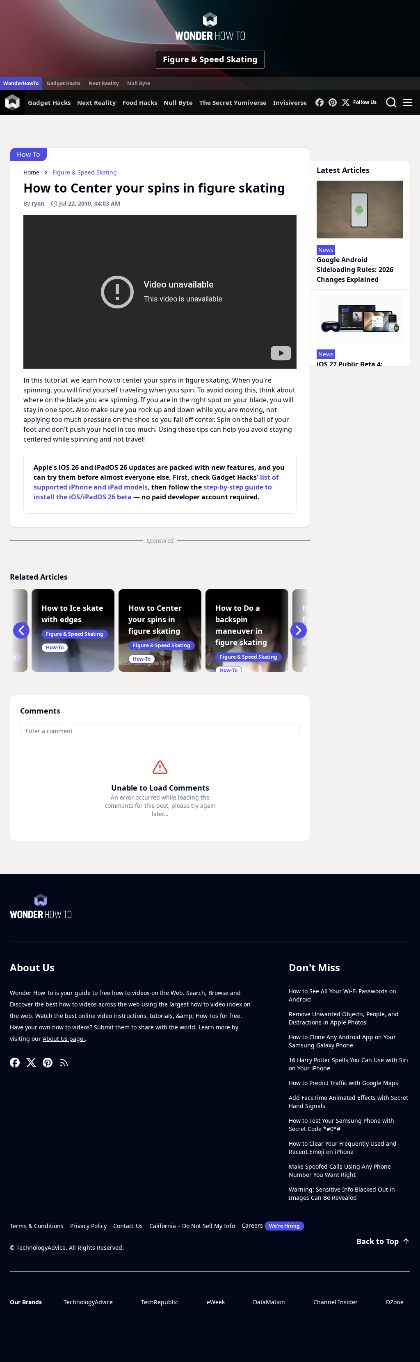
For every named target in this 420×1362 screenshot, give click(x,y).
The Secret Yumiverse (233, 102)
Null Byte (138, 83)
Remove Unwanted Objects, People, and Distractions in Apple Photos (344, 1018)
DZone (395, 1302)
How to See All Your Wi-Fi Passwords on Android (342, 995)
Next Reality (104, 83)
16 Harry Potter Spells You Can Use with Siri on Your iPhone (348, 1064)
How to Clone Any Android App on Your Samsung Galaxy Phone (342, 1041)
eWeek (216, 1302)
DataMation (269, 1302)
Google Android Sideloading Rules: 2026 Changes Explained (355, 269)
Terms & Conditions (37, 1226)
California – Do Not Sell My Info (192, 1226)
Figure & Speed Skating (210, 59)
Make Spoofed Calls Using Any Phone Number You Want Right (340, 1170)
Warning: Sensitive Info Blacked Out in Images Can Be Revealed (342, 1193)
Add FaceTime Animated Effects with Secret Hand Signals (348, 1102)
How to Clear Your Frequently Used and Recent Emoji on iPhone (343, 1148)
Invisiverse (290, 102)
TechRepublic (159, 1302)
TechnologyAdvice (88, 1302)
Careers (271, 1225)
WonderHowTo (21, 83)
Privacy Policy (88, 1226)
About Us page (64, 1038)
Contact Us (128, 1226)
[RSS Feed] (64, 1062)
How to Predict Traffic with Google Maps (343, 1083)
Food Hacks (140, 102)
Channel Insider (335, 1302)
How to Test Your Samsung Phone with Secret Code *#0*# (341, 1125)
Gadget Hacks (63, 83)
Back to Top (377, 1241)
